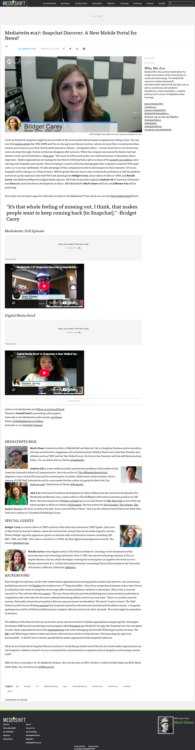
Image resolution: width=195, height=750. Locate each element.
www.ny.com (37, 484)
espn (65, 686)
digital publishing (51, 686)
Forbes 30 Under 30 (71, 501)
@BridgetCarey (20, 543)
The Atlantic (126, 505)
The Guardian (111, 505)
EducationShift (9, 728)
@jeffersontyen (46, 667)
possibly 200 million (121, 160)
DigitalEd (29, 739)
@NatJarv (70, 567)
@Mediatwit (150, 123)
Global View (81, 3)
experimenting (56, 630)
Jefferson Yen (29, 48)
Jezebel (8, 509)
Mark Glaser (184, 722)
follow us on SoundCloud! (50, 409)
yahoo (9, 691)
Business (65, 3)
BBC (7, 634)
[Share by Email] (82, 48)
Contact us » (150, 107)
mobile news (113, 686)
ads (17, 686)
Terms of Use (93, 746)
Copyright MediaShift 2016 (84, 749)
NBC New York (114, 501)
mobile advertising (79, 686)
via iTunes (56, 417)
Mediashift (14, 2)
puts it (46, 593)
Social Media (49, 3)
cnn (37, 686)
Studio (161, 3)
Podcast (137, 3)
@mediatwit (77, 460)
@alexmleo (74, 505)
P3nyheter (75, 626)
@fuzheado (77, 484)
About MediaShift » (154, 103)
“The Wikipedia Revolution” (93, 472)
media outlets (22, 144)
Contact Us (30, 728)
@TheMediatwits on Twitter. (28, 421)
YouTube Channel (32, 425)
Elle (136, 505)
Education (97, 3)
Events (150, 3)
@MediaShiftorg (152, 120)
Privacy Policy (79, 746)
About (28, 724)
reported (44, 605)
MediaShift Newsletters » (157, 113)
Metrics (111, 3)
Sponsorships (31, 732)
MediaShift (14, 719)
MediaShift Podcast (33, 742)
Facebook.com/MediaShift (157, 129)
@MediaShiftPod (153, 126)
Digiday (37, 585)
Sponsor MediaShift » (155, 110)
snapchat (126, 686)
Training (124, 3)
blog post (48, 156)
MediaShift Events (33, 735)
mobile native (97, 686)
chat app (27, 686)
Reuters (18, 509)
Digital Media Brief (120, 196)
